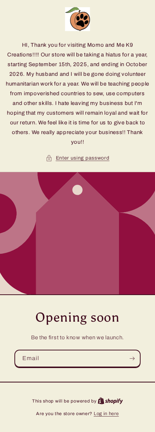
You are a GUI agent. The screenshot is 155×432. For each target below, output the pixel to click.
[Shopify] (110, 401)
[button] (78, 157)
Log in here (106, 413)
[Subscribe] (132, 358)
